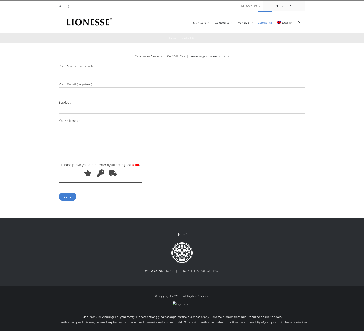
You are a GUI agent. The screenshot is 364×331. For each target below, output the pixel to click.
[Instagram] (185, 234)
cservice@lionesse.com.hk (209, 56)
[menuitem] (250, 6)
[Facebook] (179, 234)
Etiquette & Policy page (201, 271)
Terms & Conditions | (159, 271)
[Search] (299, 22)
